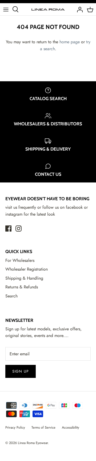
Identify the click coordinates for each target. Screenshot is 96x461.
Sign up (20, 371)
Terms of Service (43, 427)
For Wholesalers (19, 260)
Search (11, 296)
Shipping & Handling (24, 278)
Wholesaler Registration (26, 269)
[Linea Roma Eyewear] (48, 9)
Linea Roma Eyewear (33, 442)
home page (69, 42)
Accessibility (70, 427)
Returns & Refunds (21, 287)
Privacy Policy (15, 427)
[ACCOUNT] (78, 9)
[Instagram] (18, 228)
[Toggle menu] (6, 9)
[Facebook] (8, 228)
